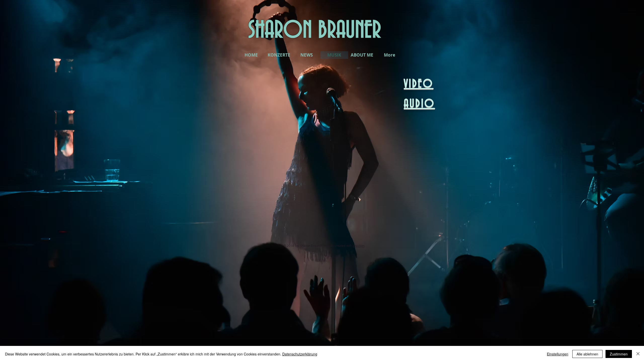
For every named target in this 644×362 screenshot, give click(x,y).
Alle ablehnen (587, 353)
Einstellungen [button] (557, 353)
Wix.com (359, 246)
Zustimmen (619, 353)
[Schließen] (638, 354)
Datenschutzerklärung (299, 353)
